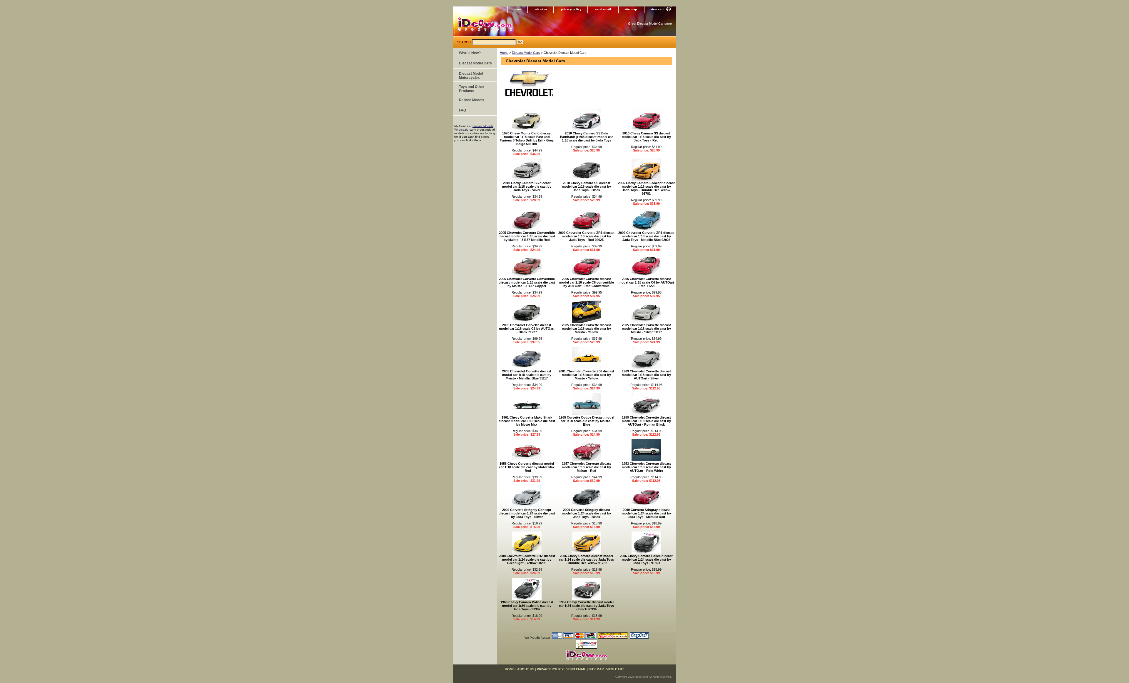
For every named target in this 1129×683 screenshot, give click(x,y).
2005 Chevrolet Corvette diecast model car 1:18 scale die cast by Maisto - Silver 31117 (646, 328)
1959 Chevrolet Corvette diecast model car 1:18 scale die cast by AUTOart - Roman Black (646, 421)
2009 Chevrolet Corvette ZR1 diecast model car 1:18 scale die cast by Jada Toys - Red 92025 (586, 236)
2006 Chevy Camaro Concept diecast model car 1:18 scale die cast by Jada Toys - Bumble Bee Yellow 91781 (646, 188)
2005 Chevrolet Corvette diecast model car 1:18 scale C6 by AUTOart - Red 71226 (646, 282)
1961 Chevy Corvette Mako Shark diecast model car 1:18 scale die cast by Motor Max (527, 421)
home (518, 9)
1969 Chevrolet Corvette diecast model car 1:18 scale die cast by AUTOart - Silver (646, 374)
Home (504, 52)
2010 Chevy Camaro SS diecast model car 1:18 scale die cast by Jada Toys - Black (586, 186)
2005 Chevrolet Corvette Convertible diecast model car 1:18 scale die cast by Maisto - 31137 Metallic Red (527, 236)
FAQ (462, 110)
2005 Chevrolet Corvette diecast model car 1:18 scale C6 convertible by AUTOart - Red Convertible (586, 282)
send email (603, 9)
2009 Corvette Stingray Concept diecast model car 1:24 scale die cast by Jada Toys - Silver (527, 513)
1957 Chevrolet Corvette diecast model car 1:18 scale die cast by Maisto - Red (586, 467)
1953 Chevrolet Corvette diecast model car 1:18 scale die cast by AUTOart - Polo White (646, 467)
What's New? (470, 53)
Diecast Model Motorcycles (471, 75)
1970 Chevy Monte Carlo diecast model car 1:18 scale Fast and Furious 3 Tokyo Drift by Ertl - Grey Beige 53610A (527, 138)
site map (630, 9)
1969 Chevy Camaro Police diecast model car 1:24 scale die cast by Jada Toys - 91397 (526, 605)
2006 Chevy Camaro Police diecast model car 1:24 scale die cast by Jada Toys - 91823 (646, 559)
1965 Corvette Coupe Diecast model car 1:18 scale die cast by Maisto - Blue (586, 421)
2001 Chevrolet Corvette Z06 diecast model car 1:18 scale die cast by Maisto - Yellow (586, 374)
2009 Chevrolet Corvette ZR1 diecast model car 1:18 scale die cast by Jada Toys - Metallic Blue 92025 (646, 236)
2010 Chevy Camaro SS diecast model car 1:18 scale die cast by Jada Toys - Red (646, 136)
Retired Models (471, 100)
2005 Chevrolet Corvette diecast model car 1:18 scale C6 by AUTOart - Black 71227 (527, 328)
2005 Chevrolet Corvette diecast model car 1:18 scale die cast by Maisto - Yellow (586, 328)
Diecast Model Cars (526, 52)
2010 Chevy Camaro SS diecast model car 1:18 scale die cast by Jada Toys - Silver (526, 186)
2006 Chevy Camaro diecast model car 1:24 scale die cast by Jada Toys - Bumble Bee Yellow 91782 (586, 559)
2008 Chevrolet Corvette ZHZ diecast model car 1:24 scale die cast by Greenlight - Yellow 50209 (527, 559)
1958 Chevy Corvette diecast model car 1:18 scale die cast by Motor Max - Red (527, 467)
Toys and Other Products (471, 89)
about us (541, 9)
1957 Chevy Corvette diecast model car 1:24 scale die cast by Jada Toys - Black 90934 (586, 605)
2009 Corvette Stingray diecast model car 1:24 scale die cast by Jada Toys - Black (586, 513)
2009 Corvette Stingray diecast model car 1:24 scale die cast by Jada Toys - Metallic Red (646, 513)
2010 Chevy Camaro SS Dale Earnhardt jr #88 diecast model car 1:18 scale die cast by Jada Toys (586, 136)
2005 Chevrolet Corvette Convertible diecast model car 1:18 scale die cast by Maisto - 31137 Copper (527, 282)
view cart (657, 9)
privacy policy (571, 9)
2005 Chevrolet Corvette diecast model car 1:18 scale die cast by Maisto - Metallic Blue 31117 (526, 374)
